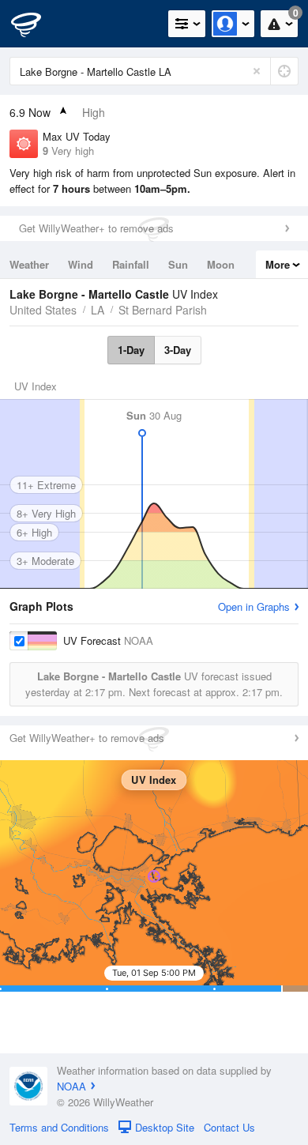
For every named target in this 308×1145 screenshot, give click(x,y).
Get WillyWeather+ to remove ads (96, 227)
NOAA (71, 1086)
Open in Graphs (254, 606)
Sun (178, 264)
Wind (80, 264)
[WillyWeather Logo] (35, 23)
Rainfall (130, 264)
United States (43, 310)
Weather (29, 264)
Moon (221, 264)
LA (97, 310)
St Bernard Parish (162, 310)
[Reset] (256, 71)
